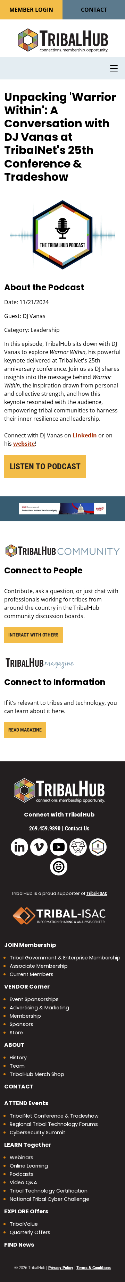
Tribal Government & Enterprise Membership (65, 957)
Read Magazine (25, 730)
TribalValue (24, 1224)
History (18, 1057)
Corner (27, 987)
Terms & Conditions (93, 1267)
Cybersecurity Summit (37, 1132)
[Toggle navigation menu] (114, 68)
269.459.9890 (44, 828)
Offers (26, 1211)
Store (16, 1032)
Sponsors (21, 1024)
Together (27, 1145)
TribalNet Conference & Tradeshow (54, 1115)
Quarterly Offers (30, 1232)
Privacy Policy (60, 1267)
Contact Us (77, 828)
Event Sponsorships (34, 999)
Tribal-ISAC (96, 893)
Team (17, 1065)
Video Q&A (23, 1182)
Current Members (31, 974)
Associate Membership (39, 966)
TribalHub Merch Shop (37, 1074)
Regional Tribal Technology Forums (54, 1124)
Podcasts (22, 1174)
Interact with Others (33, 635)
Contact (94, 10)
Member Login (31, 10)
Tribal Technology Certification (49, 1190)
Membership (30, 945)
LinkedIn (85, 435)
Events (26, 1103)
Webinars (21, 1157)
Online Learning (29, 1165)
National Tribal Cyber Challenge (49, 1199)
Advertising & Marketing (39, 1007)
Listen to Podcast (45, 466)
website (24, 443)
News (19, 1245)
